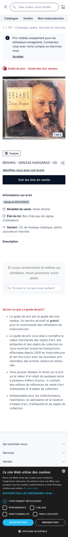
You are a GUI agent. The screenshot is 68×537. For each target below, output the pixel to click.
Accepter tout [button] (18, 522)
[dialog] (34, 502)
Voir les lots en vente (34, 180)
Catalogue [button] (11, 18)
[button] (34, 493)
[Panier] (63, 7)
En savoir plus (31, 488)
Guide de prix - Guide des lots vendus (33, 68)
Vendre (28, 18)
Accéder (18, 56)
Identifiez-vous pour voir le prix (23, 170)
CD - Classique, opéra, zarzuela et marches (36, 27)
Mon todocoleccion (51, 18)
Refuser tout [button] (50, 522)
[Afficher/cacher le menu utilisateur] (5, 7)
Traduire (13, 153)
